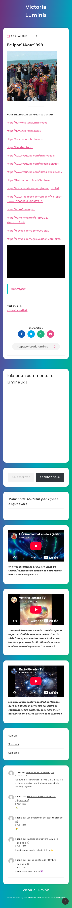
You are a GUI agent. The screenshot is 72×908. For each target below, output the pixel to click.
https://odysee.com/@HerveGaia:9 (28, 230)
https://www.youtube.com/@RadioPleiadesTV (34, 172)
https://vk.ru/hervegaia (21, 209)
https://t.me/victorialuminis (24, 131)
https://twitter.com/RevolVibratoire (28, 180)
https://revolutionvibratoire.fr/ (25, 139)
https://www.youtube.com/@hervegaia (31, 155)
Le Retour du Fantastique (40, 772)
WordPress (59, 897)
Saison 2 (13, 744)
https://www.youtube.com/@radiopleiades (33, 163)
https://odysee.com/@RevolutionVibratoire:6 (34, 239)
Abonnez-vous (50, 477)
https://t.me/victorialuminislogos (27, 122)
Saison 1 (13, 736)
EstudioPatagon (32, 897)
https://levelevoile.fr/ (20, 147)
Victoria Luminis (36, 11)
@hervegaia (18, 289)
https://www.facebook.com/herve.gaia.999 (33, 188)
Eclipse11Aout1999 (17, 310)
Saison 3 (13, 753)
